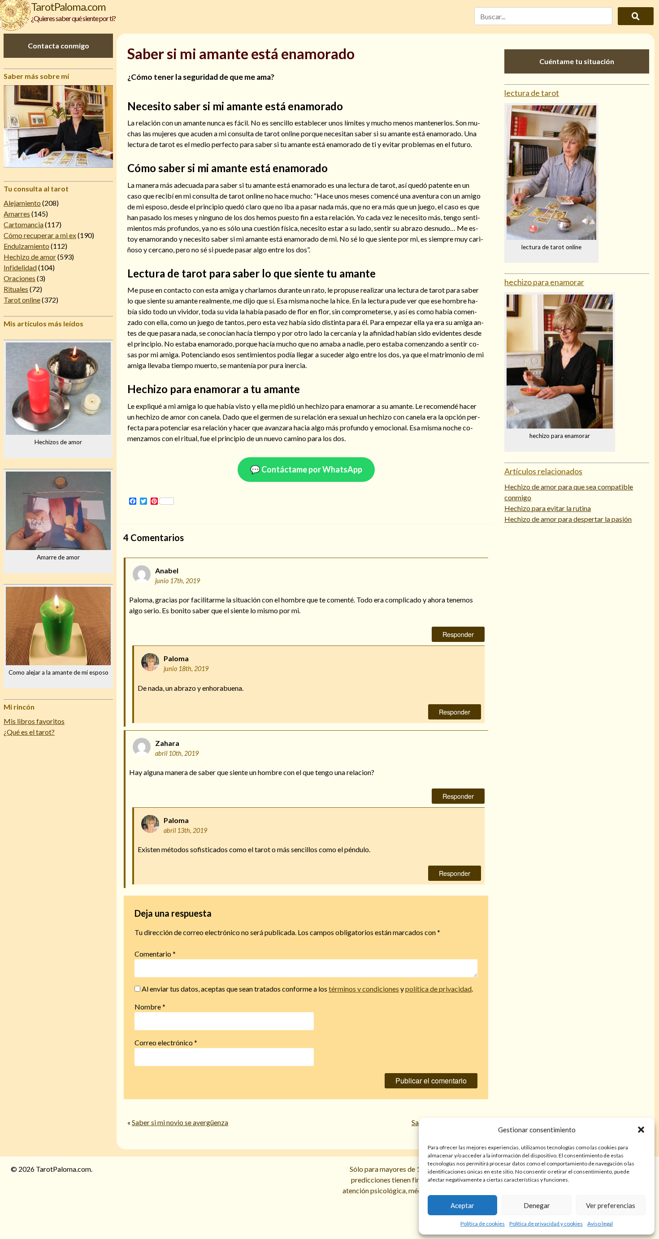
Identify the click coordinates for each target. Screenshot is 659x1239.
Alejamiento (22, 203)
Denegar (537, 1205)
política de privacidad (438, 988)
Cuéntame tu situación (576, 61)
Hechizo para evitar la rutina (547, 508)
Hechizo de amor (30, 256)
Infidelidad (20, 267)
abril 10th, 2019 (177, 753)
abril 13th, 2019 (185, 830)
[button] (641, 1129)
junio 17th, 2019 (177, 581)
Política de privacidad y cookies (546, 1223)
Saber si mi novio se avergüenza (180, 1122)
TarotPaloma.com (68, 6)
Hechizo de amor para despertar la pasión (568, 519)
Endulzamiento (26, 246)
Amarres (17, 213)
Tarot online (22, 299)
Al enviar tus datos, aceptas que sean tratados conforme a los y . (306, 988)
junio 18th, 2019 (186, 668)
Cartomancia (23, 224)
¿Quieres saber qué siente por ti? (73, 18)
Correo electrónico (165, 1042)
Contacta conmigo (58, 45)
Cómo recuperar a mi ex (40, 235)
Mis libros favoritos (34, 721)
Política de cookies (482, 1223)
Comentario (155, 953)
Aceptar (462, 1205)
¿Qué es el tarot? (29, 732)
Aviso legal (600, 1223)
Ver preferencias (610, 1205)
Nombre (149, 1006)
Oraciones (19, 278)
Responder (458, 634)
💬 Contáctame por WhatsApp (306, 469)
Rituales (16, 289)
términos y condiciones (364, 988)
